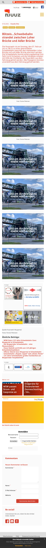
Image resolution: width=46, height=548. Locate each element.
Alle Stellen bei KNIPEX (32, 297)
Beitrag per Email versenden (12, 521)
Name (7, 485)
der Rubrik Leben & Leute (10, 425)
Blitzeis (5, 27)
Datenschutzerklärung (31, 536)
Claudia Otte (14, 24)
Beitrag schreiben (37, 2)
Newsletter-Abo (21, 2)
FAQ (17, 536)
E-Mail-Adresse (10, 490)
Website (8, 495)
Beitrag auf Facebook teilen (7, 521)
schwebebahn (20, 27)
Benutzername (13, 435)
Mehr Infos (28, 546)
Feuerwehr (12, 27)
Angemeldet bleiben (29, 441)
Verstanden (19, 546)
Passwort (13, 437)
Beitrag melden (17, 521)
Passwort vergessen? (28, 443)
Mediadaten (8, 536)
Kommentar (9, 468)
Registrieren (28, 444)
